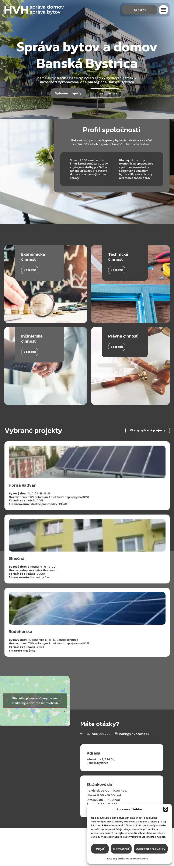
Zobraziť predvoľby (150, 848)
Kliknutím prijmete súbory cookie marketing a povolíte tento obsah (35, 700)
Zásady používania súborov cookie (127, 859)
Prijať (100, 848)
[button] (165, 809)
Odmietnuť (121, 848)
